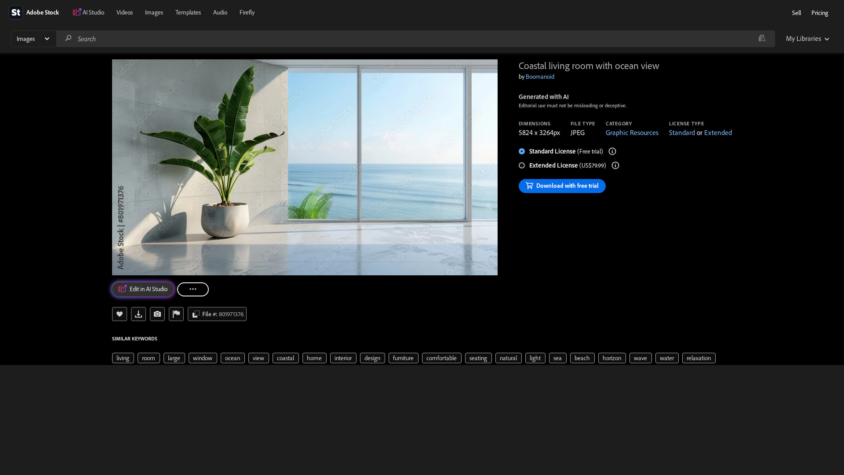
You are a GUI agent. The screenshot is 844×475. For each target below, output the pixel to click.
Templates (188, 12)
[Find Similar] (157, 314)
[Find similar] (762, 38)
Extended (718, 132)
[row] (123, 358)
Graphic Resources (632, 132)
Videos (124, 12)
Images (154, 12)
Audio (220, 12)
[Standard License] (612, 151)
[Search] (68, 38)
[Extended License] (615, 165)
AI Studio (93, 12)
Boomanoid (540, 76)
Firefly (247, 12)
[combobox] (415, 38)
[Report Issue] (176, 314)
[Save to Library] (119, 314)
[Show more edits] (193, 289)
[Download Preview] (138, 314)
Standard (682, 132)
